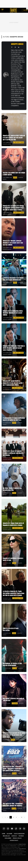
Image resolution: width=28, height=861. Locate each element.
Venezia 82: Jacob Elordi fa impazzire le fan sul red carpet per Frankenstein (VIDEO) (13, 383)
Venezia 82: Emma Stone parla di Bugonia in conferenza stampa (13, 524)
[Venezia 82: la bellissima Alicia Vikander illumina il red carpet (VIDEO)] (14, 304)
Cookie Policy (14, 840)
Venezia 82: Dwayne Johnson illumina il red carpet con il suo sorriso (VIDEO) (13, 243)
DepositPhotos (22, 848)
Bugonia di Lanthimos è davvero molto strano (13, 559)
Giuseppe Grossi (17, 44)
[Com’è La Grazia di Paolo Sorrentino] (14, 620)
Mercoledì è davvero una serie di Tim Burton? (13, 699)
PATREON (21, 835)
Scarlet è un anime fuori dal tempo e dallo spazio (14, 173)
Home (3, 833)
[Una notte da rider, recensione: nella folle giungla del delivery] (14, 795)
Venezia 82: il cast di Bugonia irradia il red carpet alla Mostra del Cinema (13, 453)
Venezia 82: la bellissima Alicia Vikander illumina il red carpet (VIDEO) (13, 313)
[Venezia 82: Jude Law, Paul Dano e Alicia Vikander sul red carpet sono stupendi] (14, 339)
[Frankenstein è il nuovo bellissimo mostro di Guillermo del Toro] (14, 410)
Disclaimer (8, 838)
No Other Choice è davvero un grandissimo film (12, 489)
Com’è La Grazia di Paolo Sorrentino (10, 629)
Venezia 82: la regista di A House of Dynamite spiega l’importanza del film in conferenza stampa (13, 208)
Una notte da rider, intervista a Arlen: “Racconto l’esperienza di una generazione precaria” (13, 768)
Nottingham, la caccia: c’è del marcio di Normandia (12, 664)
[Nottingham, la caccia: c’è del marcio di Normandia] (14, 655)
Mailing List (6, 835)
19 (21, 817)
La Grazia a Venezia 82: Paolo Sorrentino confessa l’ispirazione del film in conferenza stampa (13, 593)
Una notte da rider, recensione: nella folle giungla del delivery (13, 804)
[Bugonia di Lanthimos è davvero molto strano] (14, 550)
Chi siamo (9, 833)
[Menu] (3, 9)
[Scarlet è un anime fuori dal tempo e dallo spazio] (14, 164)
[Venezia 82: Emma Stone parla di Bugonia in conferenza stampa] (14, 515)
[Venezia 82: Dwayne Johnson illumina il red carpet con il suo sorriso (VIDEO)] (14, 234)
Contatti (14, 835)
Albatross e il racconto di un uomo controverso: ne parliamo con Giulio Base (14, 735)
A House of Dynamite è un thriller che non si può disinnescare (13, 279)
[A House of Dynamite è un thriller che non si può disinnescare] (14, 269)
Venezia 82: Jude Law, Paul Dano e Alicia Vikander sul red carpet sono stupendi (14, 348)
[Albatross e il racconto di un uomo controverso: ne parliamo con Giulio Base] (14, 725)
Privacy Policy (17, 838)
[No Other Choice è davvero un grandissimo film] (14, 480)
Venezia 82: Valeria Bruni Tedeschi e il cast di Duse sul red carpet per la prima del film (14, 137)
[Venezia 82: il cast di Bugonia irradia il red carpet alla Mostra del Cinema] (14, 445)
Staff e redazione (19, 833)
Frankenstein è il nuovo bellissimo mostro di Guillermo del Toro (14, 419)
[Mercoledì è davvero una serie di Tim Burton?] (14, 690)
